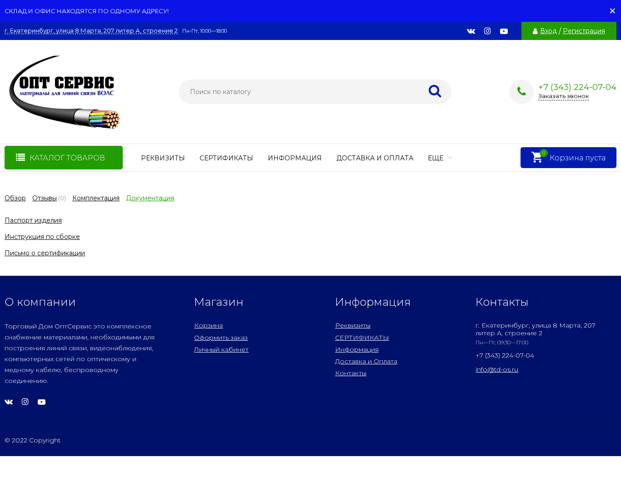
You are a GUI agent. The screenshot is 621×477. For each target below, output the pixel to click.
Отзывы (44, 198)
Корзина (208, 325)
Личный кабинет (221, 349)
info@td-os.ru (497, 369)
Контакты (350, 373)
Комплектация (96, 198)
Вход (548, 31)
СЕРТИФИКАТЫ (226, 158)
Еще (436, 158)
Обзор (15, 198)
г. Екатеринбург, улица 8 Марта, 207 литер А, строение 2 (91, 30)
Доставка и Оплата (374, 158)
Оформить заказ (221, 337)
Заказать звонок (563, 95)
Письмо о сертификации (45, 253)
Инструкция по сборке (42, 237)
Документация (150, 198)
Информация (295, 158)
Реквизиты (163, 158)
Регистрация (584, 31)
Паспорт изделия (33, 220)
